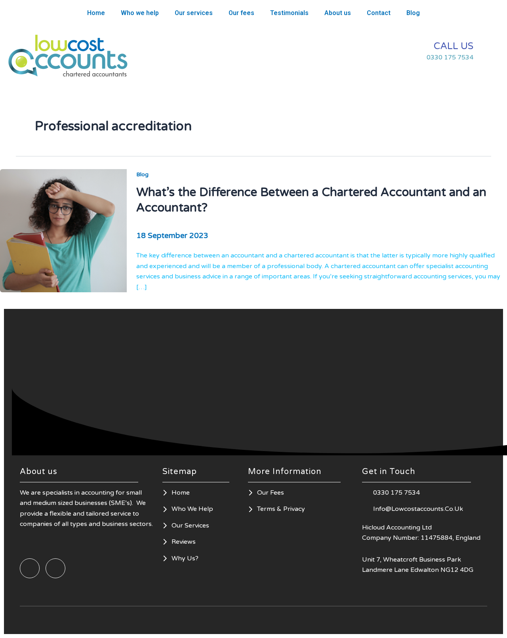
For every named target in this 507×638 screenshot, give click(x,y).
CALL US (453, 46)
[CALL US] (489, 51)
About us (337, 13)
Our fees (241, 13)
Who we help (140, 13)
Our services (194, 13)
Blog (413, 13)
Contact (379, 13)
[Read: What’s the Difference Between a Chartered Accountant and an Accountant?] (63, 230)
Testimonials (289, 13)
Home (96, 13)
